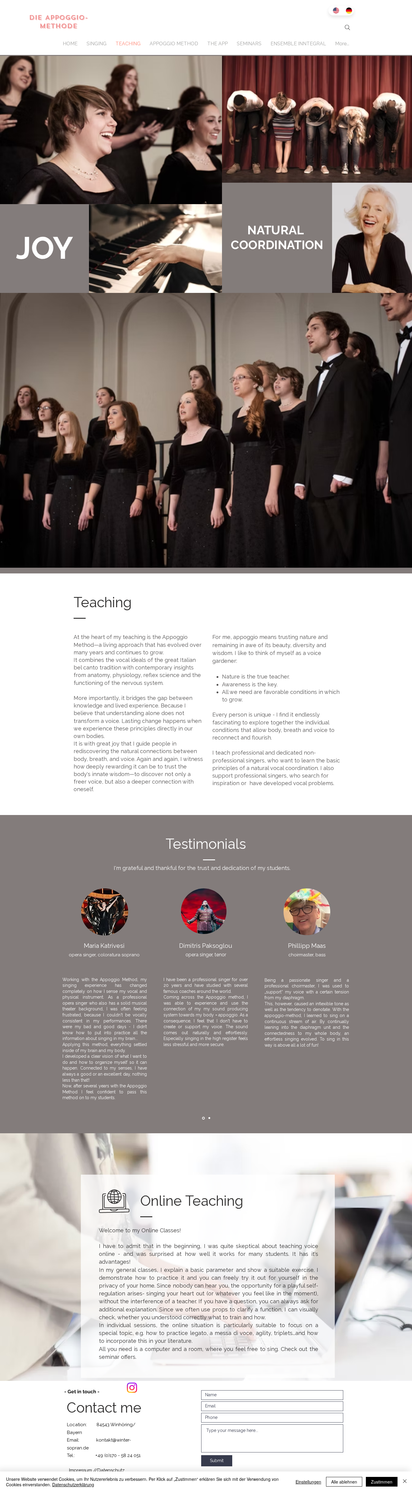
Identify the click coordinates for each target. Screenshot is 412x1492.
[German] (347, 10)
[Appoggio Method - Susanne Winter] (132, 1387)
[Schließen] (404, 1481)
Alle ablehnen (344, 1482)
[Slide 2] (209, 1118)
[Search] (347, 27)
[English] (334, 10)
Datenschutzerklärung (73, 1484)
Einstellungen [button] (308, 1482)
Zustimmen (381, 1482)
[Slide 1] (203, 1118)
